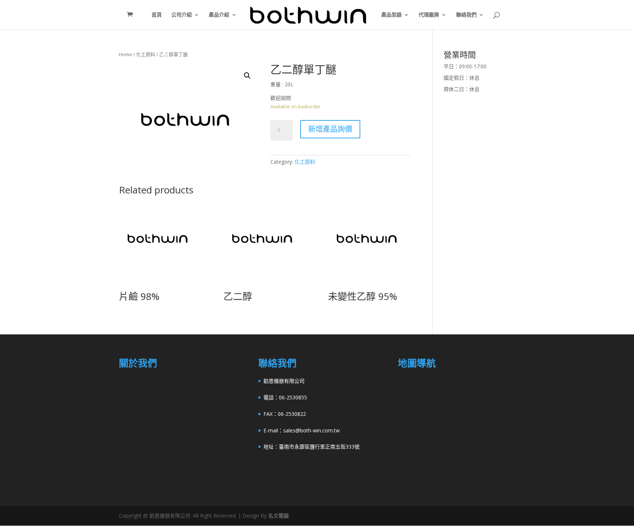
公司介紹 (181, 15)
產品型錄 (391, 15)
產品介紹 (219, 15)
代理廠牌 (429, 15)
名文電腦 (278, 515)
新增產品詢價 (330, 129)
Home (125, 54)
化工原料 (145, 54)
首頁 (157, 15)
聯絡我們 (466, 15)
